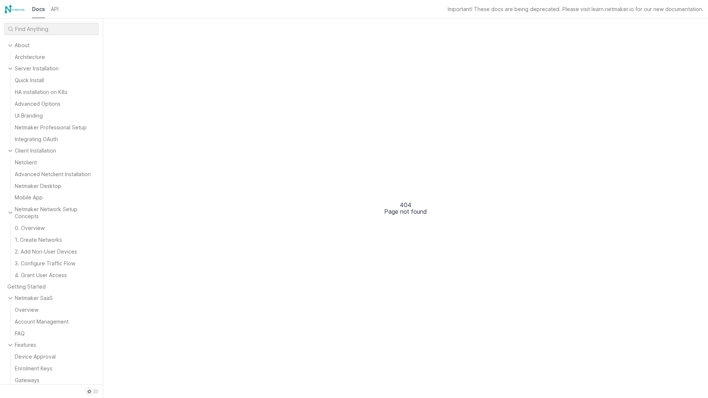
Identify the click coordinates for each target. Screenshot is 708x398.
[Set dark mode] (92, 391)
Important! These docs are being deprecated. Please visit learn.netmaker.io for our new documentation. (576, 9)
